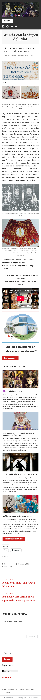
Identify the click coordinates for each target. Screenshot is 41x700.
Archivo (11, 690)
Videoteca (30, 690)
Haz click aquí (10, 358)
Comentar (32, 636)
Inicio (4, 690)
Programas (20, 690)
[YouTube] (12, 26)
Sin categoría (8, 567)
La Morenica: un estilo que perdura (17, 516)
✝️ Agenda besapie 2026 (13, 391)
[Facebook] (3, 26)
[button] (36, 62)
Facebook (6, 677)
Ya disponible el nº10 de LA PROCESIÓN (20, 474)
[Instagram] (7, 26)
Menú (8, 21)
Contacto (6, 692)
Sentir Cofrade (9, 564)
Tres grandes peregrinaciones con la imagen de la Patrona (18, 434)
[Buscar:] (20, 653)
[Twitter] (16, 26)
